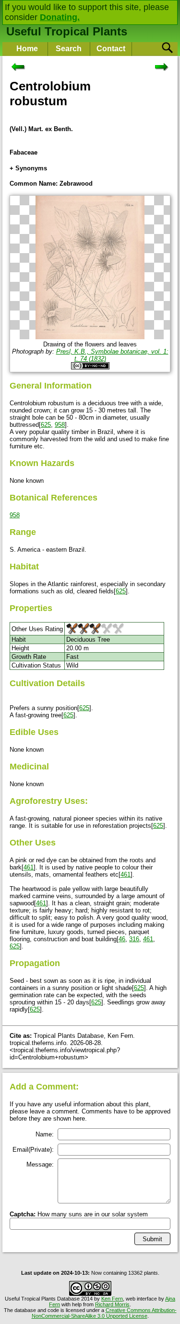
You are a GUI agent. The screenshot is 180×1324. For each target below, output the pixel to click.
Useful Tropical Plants (66, 31)
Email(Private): (33, 1149)
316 (134, 939)
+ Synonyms (28, 168)
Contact (110, 49)
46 (122, 939)
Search (69, 49)
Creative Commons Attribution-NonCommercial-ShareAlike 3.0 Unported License (104, 1313)
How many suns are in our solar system (79, 1214)
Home (27, 49)
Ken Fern (112, 1299)
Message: (40, 1164)
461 (29, 867)
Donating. (60, 17)
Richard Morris (112, 1304)
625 (46, 424)
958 (60, 424)
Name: (45, 1134)
